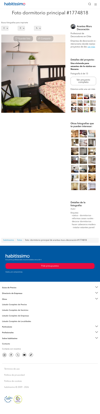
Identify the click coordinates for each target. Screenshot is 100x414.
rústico (75, 216)
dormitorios (85, 216)
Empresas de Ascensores (12, 297)
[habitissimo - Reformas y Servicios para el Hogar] (11, 4)
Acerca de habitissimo (11, 342)
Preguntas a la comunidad (13, 305)
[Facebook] (11, 355)
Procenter (6, 310)
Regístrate (6, 333)
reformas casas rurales (82, 219)
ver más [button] (91, 47)
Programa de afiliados (11, 347)
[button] (50, 288)
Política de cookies (13, 381)
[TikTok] (31, 355)
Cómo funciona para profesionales (16, 336)
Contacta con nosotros (11, 349)
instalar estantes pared (83, 228)
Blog (4, 302)
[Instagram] (4, 355)
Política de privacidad (14, 375)
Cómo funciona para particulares (15, 330)
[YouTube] (24, 355)
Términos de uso (12, 369)
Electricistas (7, 315)
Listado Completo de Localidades (16, 321)
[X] (17, 355)
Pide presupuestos (50, 409)
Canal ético (6, 344)
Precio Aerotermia (9, 293)
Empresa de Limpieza (11, 299)
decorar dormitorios (81, 222)
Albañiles (6, 317)
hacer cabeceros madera (84, 225)
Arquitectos (7, 320)
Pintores (5, 312)
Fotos (4, 308)
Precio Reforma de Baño (12, 291)
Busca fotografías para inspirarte (14, 23)
